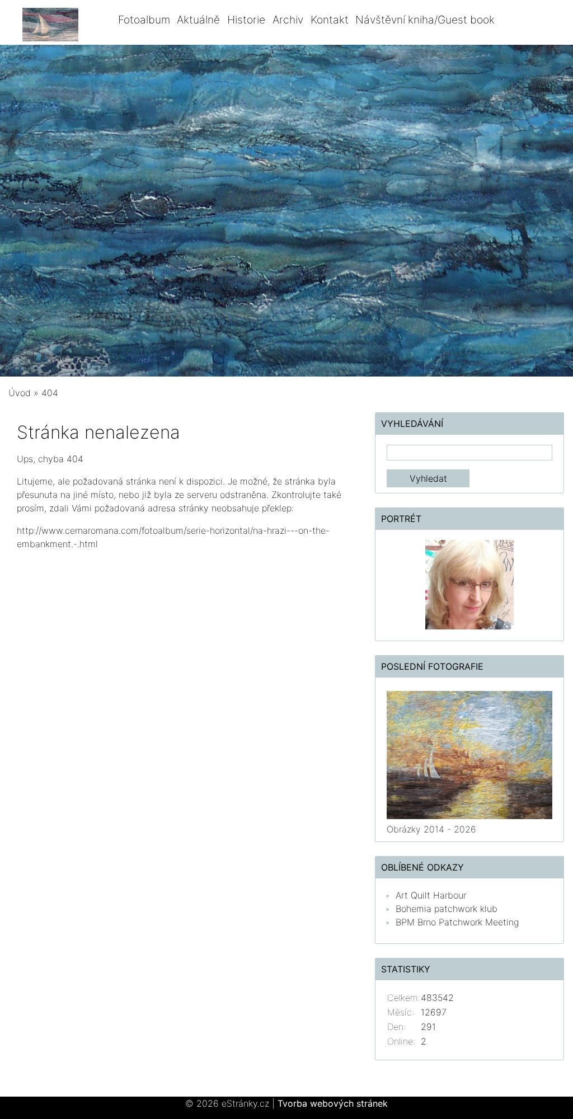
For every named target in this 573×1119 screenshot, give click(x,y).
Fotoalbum (144, 19)
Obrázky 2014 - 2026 (431, 829)
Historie (246, 19)
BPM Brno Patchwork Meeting (457, 922)
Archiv (288, 19)
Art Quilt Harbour (431, 895)
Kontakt (330, 19)
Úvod (19, 392)
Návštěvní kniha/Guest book (425, 19)
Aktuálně (198, 19)
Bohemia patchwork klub (446, 908)
